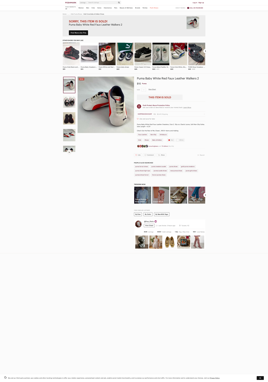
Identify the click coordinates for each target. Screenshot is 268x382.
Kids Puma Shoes (76, 14)
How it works (180, 8)
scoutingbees (154, 146)
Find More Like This (78, 33)
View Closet (149, 225)
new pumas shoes (176, 171)
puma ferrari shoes (141, 166)
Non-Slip (153, 134)
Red (172, 140)
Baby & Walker (157, 140)
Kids (93, 8)
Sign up (201, 3)
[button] (84, 3)
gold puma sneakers (188, 166)
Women (81, 8)
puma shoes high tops (142, 171)
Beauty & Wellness (126, 8)
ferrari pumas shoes (159, 175)
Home (99, 8)
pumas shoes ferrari (142, 175)
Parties (145, 8)
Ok (260, 378)
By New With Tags (161, 214)
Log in (195, 3)
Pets (115, 8)
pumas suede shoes (160, 171)
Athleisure (163, 134)
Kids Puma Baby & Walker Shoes (94, 14)
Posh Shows (154, 8)
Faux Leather (142, 134)
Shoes (147, 140)
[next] (205, 51)
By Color (148, 214)
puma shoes (173, 166)
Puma (144, 84)
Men (87, 8)
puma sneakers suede (158, 166)
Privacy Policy (215, 378)
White (181, 140)
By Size (137, 214)
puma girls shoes (191, 171)
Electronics (108, 8)
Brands (137, 8)
